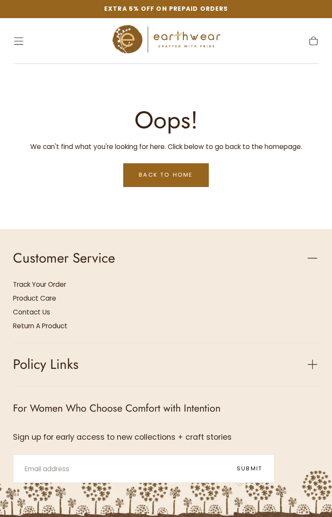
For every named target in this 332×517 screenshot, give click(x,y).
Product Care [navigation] (34, 298)
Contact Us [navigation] (31, 312)
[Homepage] (166, 41)
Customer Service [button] (64, 258)
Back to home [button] (166, 175)
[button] (18, 41)
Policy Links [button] (46, 364)
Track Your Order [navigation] (39, 284)
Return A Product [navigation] (40, 325)
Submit (249, 468)
